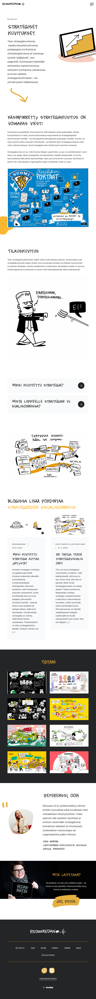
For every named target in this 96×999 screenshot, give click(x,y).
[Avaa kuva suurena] (26, 682)
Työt (32, 948)
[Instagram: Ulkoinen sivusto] (44, 973)
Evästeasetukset (48, 979)
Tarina (67, 948)
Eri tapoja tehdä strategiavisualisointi (69, 559)
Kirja (78, 948)
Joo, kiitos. (66, 901)
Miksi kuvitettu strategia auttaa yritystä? (25, 559)
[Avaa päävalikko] (92, 4)
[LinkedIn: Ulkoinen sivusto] (52, 973)
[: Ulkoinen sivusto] (48, 988)
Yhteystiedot (48, 955)
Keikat (55, 948)
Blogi (43, 948)
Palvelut (19, 948)
